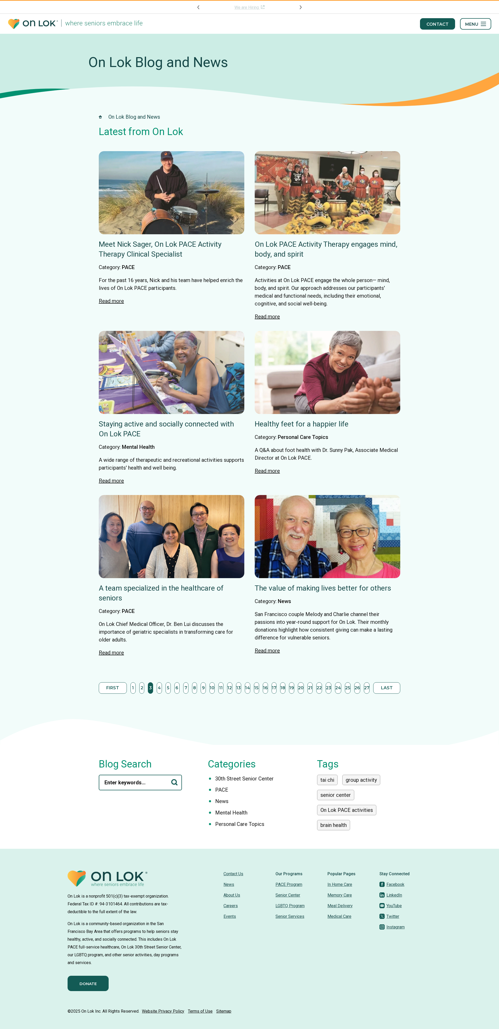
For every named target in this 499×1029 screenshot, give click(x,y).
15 (256, 687)
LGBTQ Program (290, 905)
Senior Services (289, 916)
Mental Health (138, 447)
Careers (231, 905)
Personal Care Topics (303, 437)
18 (282, 687)
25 (347, 687)
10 (212, 687)
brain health (333, 825)
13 (238, 687)
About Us (232, 895)
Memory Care (339, 895)
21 (310, 687)
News (284, 601)
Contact (437, 24)
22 (319, 687)
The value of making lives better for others (323, 588)
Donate (88, 983)
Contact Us (233, 873)
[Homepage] (75, 24)
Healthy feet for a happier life (302, 424)
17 (274, 687)
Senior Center (287, 895)
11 (221, 687)
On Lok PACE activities (346, 810)
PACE (128, 267)
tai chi (327, 780)
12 (229, 687)
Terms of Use (200, 1011)
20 (301, 687)
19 (291, 687)
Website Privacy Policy (163, 1011)
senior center (335, 795)
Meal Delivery (340, 905)
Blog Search (125, 764)
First (112, 687)
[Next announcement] (300, 7)
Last (387, 687)
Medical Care (339, 916)
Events (230, 916)
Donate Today (247, 7)
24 (338, 687)
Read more (111, 301)
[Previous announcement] (198, 7)
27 (366, 687)
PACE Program (288, 884)
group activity (361, 780)
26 (357, 687)
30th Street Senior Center (244, 779)
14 (247, 687)
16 (265, 687)
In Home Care (339, 884)
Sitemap (223, 1011)
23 (328, 687)
